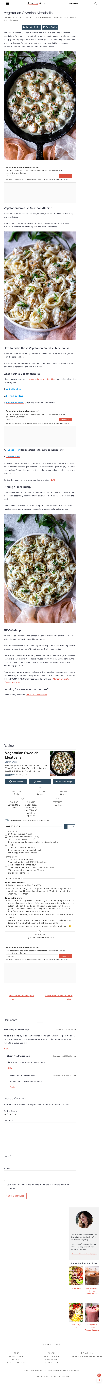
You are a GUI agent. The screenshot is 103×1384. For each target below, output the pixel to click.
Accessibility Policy (16, 1362)
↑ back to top (51, 1344)
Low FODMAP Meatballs (36, 695)
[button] (6, 775)
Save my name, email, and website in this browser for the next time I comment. (38, 1187)
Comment (9, 1120)
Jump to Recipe (32, 27)
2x (69, 826)
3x (73, 826)
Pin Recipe (41, 781)
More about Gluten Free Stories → (84, 1254)
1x (65, 826)
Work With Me (51, 1359)
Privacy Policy (16, 1356)
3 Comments (13, 20)
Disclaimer (16, 1359)
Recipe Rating (10, 1111)
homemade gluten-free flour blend (40, 379)
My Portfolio (51, 1362)
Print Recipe (51, 27)
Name (7, 1156)
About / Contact (51, 1356)
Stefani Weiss (11, 762)
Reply (6, 1048)
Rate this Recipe (65, 781)
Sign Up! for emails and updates (87, 1356)
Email (7, 1168)
